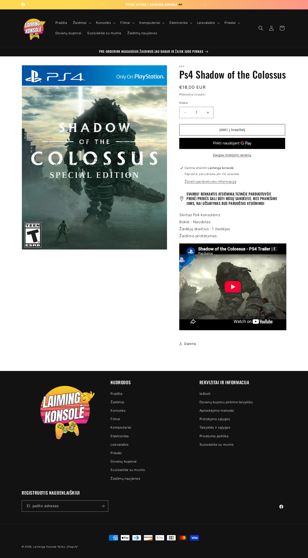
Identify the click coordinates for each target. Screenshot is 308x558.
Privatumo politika (214, 436)
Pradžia (116, 394)
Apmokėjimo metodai (216, 411)
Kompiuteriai (120, 428)
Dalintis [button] (190, 344)
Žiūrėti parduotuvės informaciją (210, 182)
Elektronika (119, 436)
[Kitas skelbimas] (205, 4)
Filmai (115, 419)
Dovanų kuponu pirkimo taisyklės (226, 402)
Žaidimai (117, 402)
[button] (81, 23)
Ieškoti (205, 394)
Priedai (116, 453)
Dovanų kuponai (123, 461)
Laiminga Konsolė (45, 546)
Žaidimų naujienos (125, 479)
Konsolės (118, 411)
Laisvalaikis (119, 445)
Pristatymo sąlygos (214, 419)
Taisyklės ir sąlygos (215, 428)
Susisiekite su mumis (127, 470)
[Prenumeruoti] (102, 506)
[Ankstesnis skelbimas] (102, 4)
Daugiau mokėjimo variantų (232, 155)
